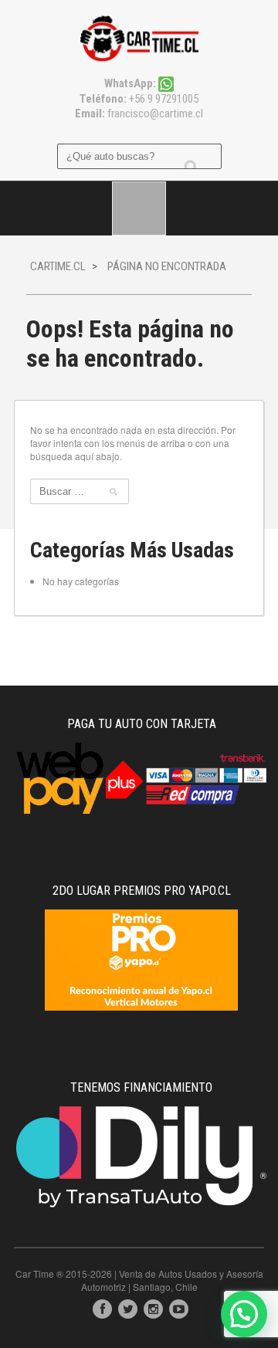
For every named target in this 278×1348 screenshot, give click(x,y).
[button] (244, 1314)
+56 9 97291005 (162, 99)
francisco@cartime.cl (155, 113)
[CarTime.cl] (139, 36)
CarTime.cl (58, 266)
